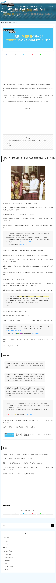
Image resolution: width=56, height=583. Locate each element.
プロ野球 (6, 538)
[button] (7, 54)
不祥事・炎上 (8, 554)
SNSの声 (9, 143)
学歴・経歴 (5, 11)
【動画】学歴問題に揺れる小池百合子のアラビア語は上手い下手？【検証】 (27, 141)
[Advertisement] (28, 68)
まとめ (9, 145)
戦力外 (6, 544)
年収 (6, 563)
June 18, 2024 (23, 244)
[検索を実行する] (52, 525)
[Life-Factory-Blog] (3, 1)
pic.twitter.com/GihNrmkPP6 (24, 242)
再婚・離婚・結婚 (9, 557)
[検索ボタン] (50, 1)
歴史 (5, 547)
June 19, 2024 (28, 414)
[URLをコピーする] (49, 54)
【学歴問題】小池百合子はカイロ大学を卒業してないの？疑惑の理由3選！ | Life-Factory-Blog (33, 434)
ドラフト (7, 541)
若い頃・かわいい (9, 569)
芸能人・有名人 (8, 551)
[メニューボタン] (54, 1)
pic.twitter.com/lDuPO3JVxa (13, 330)
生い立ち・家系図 (9, 566)
